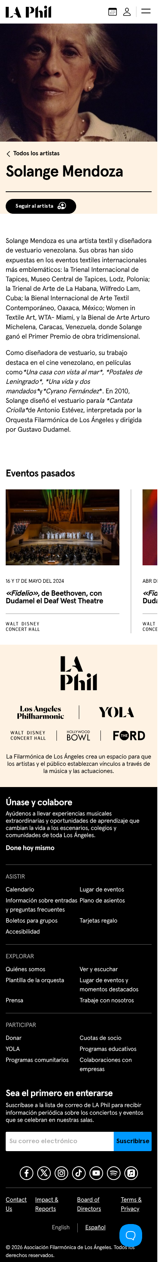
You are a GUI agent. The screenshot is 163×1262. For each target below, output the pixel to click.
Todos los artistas (36, 154)
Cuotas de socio (100, 1038)
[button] (146, 11)
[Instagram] (61, 1173)
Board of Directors (89, 1204)
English (61, 1228)
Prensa (14, 1001)
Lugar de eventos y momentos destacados (109, 985)
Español (95, 1228)
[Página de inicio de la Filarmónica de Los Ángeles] (28, 12)
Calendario (20, 890)
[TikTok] (79, 1173)
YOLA (13, 1049)
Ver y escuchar (99, 970)
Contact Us (16, 1204)
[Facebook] (26, 1173)
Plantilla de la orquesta (35, 981)
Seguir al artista (34, 206)
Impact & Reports (46, 1204)
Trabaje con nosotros (107, 1001)
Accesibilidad (23, 932)
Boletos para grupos (32, 921)
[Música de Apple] (131, 1173)
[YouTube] (96, 1173)
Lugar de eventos (102, 890)
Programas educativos (108, 1049)
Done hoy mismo (30, 848)
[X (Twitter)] (44, 1173)
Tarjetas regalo (99, 921)
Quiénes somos (25, 970)
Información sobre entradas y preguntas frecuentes (41, 905)
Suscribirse (132, 1141)
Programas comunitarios (37, 1060)
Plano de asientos (102, 901)
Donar (14, 1038)
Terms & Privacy (131, 1204)
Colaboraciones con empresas (106, 1065)
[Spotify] (114, 1173)
